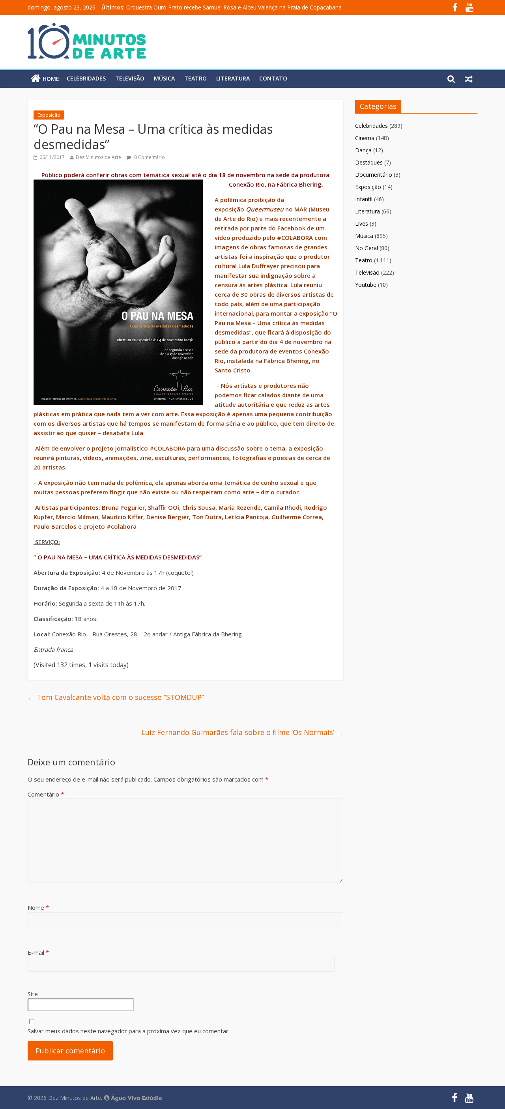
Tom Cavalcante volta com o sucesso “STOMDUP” (116, 697)
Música (164, 78)
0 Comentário (149, 157)
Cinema (364, 138)
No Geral (366, 248)
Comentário (46, 794)
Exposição (48, 115)
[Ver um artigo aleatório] (468, 78)
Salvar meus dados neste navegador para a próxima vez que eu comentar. (129, 1031)
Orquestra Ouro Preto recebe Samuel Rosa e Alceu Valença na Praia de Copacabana (234, 7)
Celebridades (86, 78)
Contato (273, 78)
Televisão (129, 78)
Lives (361, 223)
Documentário (373, 174)
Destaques (369, 162)
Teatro (195, 78)
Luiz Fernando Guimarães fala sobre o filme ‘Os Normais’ (242, 732)
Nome (38, 907)
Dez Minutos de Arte (98, 157)
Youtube (365, 284)
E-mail (38, 952)
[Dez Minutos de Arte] (87, 27)
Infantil (363, 199)
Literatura (233, 78)
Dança (363, 150)
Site (33, 994)
